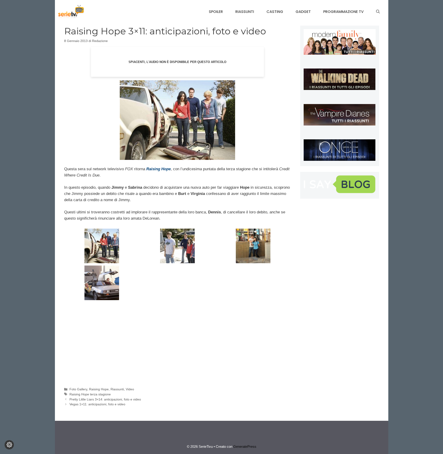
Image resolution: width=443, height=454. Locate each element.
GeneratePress (244, 446)
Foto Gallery (78, 389)
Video (130, 389)
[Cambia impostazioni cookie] (9, 444)
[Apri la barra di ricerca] (378, 12)
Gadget (303, 11)
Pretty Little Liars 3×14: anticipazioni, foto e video (105, 399)
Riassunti (244, 11)
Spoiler (216, 11)
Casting (274, 11)
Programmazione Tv (343, 11)
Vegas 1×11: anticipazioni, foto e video (97, 404)
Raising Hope (99, 389)
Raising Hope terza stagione (90, 394)
